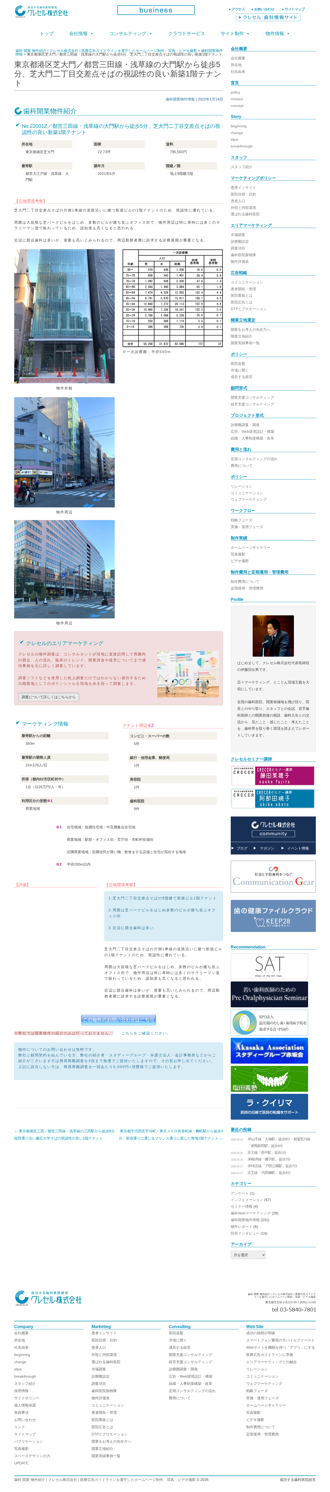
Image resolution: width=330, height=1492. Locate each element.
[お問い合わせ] (264, 12)
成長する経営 (241, 377)
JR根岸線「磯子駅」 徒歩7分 (269, 1159)
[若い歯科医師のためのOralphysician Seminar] (269, 1006)
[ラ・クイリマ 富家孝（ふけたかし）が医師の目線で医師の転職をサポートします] (269, 1118)
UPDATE (21, 1463)
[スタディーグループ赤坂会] (269, 1062)
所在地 (236, 65)
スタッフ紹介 (241, 167)
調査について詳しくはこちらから (49, 697)
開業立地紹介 (241, 336)
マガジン (267, 848)
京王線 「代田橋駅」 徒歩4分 (269, 1173)
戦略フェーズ (241, 520)
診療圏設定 (240, 241)
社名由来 (238, 71)
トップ (47, 33)
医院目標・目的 (243, 194)
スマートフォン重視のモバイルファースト (280, 1340)
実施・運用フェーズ (247, 527)
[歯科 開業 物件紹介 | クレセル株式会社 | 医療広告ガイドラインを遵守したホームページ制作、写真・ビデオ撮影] (62, 13)
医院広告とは (241, 302)
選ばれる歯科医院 (245, 214)
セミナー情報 (241, 1206)
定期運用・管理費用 (247, 588)
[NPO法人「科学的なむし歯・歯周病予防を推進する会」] (269, 1034)
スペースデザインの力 (32, 1456)
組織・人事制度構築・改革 (252, 438)
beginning (239, 126)
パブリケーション (28, 1441)
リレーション (241, 486)
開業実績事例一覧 (245, 343)
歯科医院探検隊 (243, 255)
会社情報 (78, 33)
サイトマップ (25, 1434)
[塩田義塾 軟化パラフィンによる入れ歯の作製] (269, 1090)
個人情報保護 (25, 1405)
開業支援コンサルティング (252, 397)
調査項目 (238, 248)
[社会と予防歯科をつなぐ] (273, 896)
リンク (19, 1427)
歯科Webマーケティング (251, 1213)
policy (235, 92)
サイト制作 (232, 33)
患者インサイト (243, 187)
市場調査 (238, 235)
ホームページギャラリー (250, 547)
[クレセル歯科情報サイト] (268, 20)
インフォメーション (247, 1200)
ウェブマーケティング (249, 499)
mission (237, 99)
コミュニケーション (247, 282)
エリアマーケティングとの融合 (271, 1362)
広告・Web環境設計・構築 (252, 431)
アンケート (240, 1193)
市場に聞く (240, 370)
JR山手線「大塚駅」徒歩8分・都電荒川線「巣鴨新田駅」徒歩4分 (279, 1142)
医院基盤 (238, 364)
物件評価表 (240, 262)
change (237, 133)
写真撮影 (238, 554)
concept (237, 106)
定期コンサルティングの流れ (254, 459)
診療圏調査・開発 (245, 425)
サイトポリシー (26, 1398)
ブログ (242, 848)
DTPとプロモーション (249, 309)
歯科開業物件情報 (180, 99)
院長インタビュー (245, 1233)
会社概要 (238, 58)
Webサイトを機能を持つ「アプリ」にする (280, 1347)
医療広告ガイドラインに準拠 (269, 1355)
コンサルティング (127, 33)
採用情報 (21, 1391)
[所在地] (237, 12)
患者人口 (238, 201)
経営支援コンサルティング (252, 404)
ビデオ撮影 (240, 561)
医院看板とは (241, 295)
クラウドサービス (186, 33)
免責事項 (21, 1412)
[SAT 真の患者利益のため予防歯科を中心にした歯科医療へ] (269, 978)
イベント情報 (298, 848)
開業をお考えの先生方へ (250, 329)
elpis (234, 139)
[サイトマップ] (294, 12)
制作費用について (245, 581)
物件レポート (241, 1226)
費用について (241, 466)
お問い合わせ (25, 1420)
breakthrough (242, 146)
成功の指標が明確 (260, 1333)
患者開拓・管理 (243, 289)
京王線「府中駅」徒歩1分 (267, 1152)
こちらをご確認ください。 (146, 1033)
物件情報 (275, 33)
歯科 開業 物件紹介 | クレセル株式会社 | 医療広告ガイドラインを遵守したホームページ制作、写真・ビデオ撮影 (105, 1480)
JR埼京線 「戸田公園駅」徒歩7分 (272, 1166)
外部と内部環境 (243, 208)
